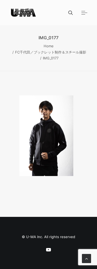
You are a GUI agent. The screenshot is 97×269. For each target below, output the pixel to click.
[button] (84, 12)
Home (49, 46)
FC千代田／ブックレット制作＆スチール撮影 (50, 52)
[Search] (68, 12)
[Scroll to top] (86, 258)
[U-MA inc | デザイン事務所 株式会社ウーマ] (23, 12)
